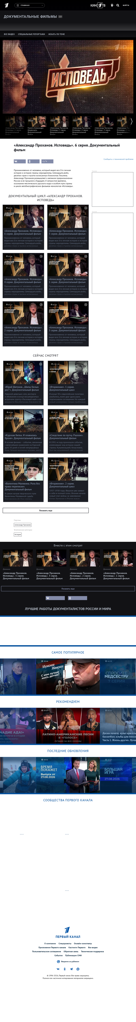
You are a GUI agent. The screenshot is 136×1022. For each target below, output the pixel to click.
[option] (14, 124)
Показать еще (45, 510)
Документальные (30, 17)
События (58, 955)
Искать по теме (56, 34)
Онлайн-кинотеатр (83, 943)
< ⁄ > (44, 161)
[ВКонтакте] (20, 161)
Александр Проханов (23, 525)
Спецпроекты (65, 943)
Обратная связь (71, 951)
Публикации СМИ (73, 955)
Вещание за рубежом (70, 961)
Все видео (93, 947)
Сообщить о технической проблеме (118, 159)
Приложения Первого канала (52, 947)
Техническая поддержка (92, 951)
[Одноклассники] (34, 161)
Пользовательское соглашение (46, 951)
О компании (50, 943)
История (18, 534)
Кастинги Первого (77, 947)
